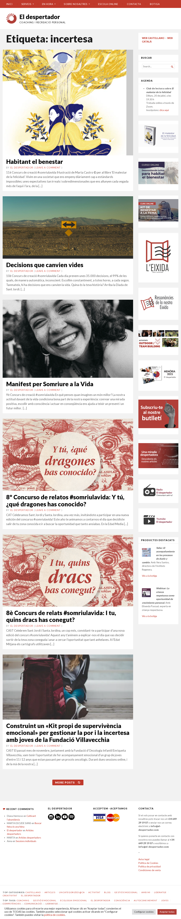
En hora (47, 4)
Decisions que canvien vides (44, 264)
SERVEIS (26, 4)
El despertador (39, 16)
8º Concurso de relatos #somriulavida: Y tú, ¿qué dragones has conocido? (65, 500)
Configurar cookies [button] (144, 911)
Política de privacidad (149, 866)
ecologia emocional (73, 900)
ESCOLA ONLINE (108, 4)
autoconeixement (145, 900)
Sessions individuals (26, 841)
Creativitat (10, 895)
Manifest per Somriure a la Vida (49, 383)
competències (12, 903)
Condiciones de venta (149, 870)
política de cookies (54, 914)
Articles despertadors (30, 837)
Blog (107, 892)
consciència (122, 900)
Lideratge (160, 892)
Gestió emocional (126, 892)
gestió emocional (44, 900)
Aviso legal (143, 859)
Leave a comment (48, 167)
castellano (33, 892)
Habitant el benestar (34, 161)
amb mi (145, 892)
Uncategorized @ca (72, 892)
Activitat (94, 892)
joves (164, 900)
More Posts (65, 782)
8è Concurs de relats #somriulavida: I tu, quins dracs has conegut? (61, 616)
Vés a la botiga (149, 575)
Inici (9, 4)
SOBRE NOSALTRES (75, 4)
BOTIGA (155, 4)
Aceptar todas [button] (167, 911)
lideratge (52, 903)
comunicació (33, 903)
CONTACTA (134, 4)
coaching (23, 900)
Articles (50, 892)
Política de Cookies (148, 863)
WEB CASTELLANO (153, 38)
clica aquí (164, 110)
